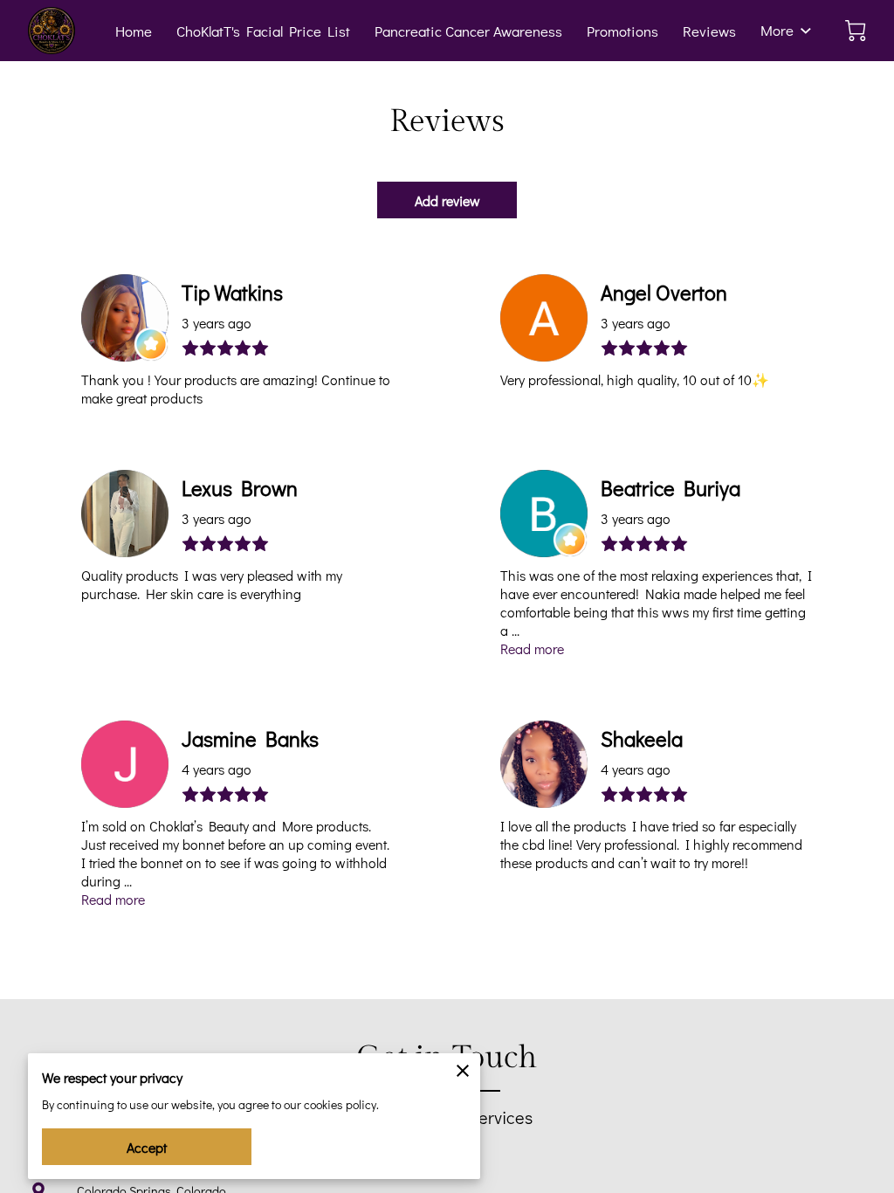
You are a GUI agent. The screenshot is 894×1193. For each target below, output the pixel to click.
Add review (447, 200)
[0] (855, 30)
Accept (147, 1147)
